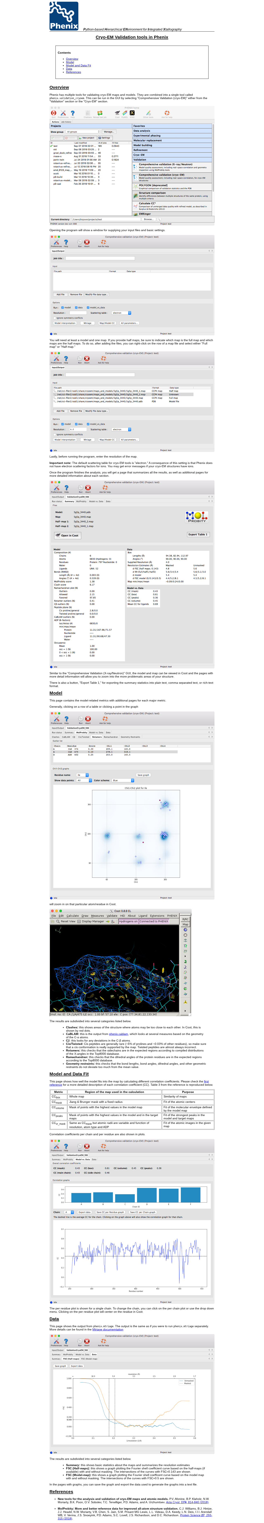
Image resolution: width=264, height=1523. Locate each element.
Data (69, 68)
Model (70, 62)
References (73, 72)
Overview (72, 58)
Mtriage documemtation (107, 1329)
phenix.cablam (118, 1034)
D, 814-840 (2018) (187, 1502)
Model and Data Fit (78, 65)
